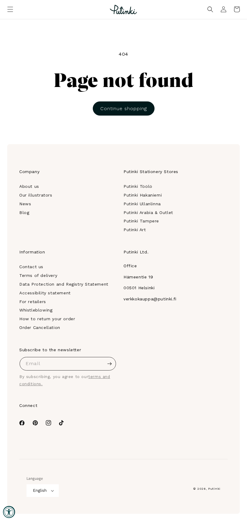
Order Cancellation (39, 327)
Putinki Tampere (141, 221)
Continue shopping (123, 108)
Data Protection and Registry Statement (63, 284)
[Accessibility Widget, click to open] (9, 512)
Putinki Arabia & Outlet (148, 212)
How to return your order (47, 318)
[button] (10, 9)
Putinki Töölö (138, 186)
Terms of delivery (38, 275)
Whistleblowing (35, 310)
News (25, 203)
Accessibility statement (45, 292)
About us (29, 186)
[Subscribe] (109, 364)
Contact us (31, 266)
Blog (24, 212)
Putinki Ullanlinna (142, 203)
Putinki (214, 488)
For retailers (32, 301)
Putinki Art (135, 229)
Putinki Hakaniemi (143, 195)
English (40, 490)
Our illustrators (35, 195)
